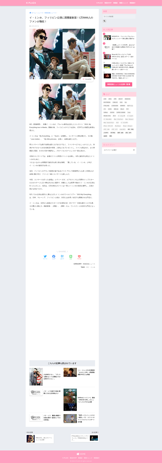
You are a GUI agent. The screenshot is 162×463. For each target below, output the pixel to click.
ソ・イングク (124, 122)
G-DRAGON (115, 105)
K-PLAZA (31, 2)
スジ (117, 122)
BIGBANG (127, 99)
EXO (121, 102)
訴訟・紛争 (128, 132)
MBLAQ (116, 109)
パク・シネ (106, 129)
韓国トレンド (123, 3)
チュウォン (118, 126)
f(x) (126, 102)
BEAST (121, 99)
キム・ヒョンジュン (109, 122)
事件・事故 (131, 129)
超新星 (105, 136)
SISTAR (112, 112)
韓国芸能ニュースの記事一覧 (118, 84)
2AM (105, 99)
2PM (115, 99)
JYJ (105, 109)
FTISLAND (106, 105)
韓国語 (115, 3)
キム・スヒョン (129, 119)
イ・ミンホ (91, 267)
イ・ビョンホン (108, 119)
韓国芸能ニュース (89, 264)
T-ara (129, 112)
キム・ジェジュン (118, 119)
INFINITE (122, 105)
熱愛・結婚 (120, 132)
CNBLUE (115, 102)
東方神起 (113, 132)
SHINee (106, 112)
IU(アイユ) (130, 105)
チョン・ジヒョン (127, 126)
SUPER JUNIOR (121, 112)
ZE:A (114, 115)
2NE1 (110, 99)
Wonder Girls (107, 115)
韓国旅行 (132, 3)
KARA (110, 109)
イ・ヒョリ (130, 115)
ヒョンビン (122, 129)
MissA (122, 109)
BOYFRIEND (107, 102)
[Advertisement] (62, 293)
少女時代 (106, 132)
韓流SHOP (108, 3)
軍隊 (111, 136)
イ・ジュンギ (121, 115)
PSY (127, 109)
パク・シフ (114, 129)
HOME (82, 454)
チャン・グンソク (108, 126)
